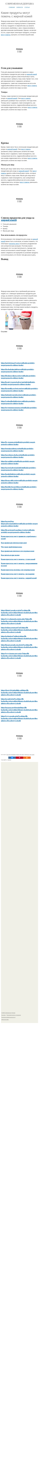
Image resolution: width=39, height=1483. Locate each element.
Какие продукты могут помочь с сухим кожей (18, 559)
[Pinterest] (19, 758)
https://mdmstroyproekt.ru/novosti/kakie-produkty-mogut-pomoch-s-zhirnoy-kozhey (18, 395)
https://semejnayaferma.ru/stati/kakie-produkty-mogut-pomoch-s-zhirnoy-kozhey (17, 449)
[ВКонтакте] (12, 758)
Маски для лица (20, 754)
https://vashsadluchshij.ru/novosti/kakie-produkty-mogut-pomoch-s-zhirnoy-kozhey (18, 402)
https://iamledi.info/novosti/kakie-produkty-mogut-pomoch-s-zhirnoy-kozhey (18, 475)
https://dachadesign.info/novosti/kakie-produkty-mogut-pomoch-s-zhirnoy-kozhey (17, 370)
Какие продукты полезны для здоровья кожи (18, 569)
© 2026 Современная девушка (8, 1012)
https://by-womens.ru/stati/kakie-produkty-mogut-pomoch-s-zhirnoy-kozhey (18, 443)
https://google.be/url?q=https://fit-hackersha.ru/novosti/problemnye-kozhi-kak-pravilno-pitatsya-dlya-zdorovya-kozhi (19, 701)
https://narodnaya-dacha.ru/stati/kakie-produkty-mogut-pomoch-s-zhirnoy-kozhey (18, 456)
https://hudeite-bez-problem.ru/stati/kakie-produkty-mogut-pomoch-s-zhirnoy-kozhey (19, 487)
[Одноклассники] (27, 758)
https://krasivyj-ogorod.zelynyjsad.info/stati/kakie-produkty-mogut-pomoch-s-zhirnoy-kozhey (18, 383)
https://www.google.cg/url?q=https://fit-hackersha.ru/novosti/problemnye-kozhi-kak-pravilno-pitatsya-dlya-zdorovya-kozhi (19, 718)
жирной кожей (32, 74)
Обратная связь (5, 1019)
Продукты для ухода (29, 754)
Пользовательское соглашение (14, 1015)
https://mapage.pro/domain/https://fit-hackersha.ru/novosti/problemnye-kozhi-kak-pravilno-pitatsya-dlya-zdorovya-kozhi (19, 709)
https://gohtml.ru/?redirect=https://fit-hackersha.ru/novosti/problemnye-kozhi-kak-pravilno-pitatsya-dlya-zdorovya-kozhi (19, 638)
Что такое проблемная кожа (11, 547)
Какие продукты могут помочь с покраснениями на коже (19, 564)
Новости (19, 7)
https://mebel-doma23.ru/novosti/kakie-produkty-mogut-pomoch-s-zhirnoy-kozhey (18, 364)
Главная (12, 7)
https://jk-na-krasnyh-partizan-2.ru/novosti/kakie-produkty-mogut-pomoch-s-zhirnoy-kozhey (18, 531)
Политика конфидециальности (8, 1017)
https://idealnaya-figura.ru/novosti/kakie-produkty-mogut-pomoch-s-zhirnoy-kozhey (18, 376)
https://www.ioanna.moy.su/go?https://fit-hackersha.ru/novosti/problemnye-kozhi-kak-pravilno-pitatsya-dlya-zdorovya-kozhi (19, 655)
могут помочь (5, 35)
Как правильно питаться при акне (14, 542)
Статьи (27, 7)
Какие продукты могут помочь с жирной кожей (19, 578)
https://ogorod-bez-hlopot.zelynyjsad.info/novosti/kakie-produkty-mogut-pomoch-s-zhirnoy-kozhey (19, 523)
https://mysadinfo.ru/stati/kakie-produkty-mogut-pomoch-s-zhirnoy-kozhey (18, 462)
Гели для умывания (11, 754)
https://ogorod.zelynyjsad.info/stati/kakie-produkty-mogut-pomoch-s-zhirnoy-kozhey (18, 468)
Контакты (3, 1015)
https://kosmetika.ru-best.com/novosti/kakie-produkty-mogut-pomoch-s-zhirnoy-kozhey (19, 389)
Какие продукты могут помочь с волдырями (17, 574)
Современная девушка (19, 3)
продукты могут (14, 243)
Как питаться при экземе (10, 555)
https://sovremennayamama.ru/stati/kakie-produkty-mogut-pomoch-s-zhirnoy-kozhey (19, 408)
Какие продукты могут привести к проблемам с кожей (18, 537)
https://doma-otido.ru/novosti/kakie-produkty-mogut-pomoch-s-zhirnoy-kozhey (19, 481)
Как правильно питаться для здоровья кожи (17, 551)
